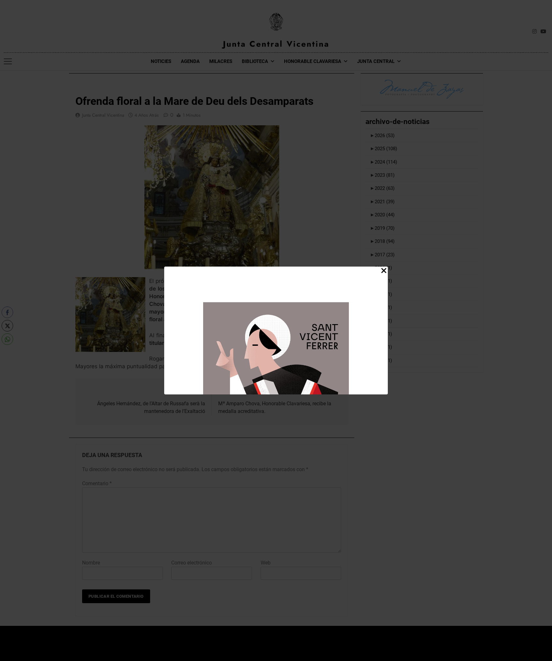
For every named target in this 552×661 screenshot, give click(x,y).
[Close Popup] (384, 271)
